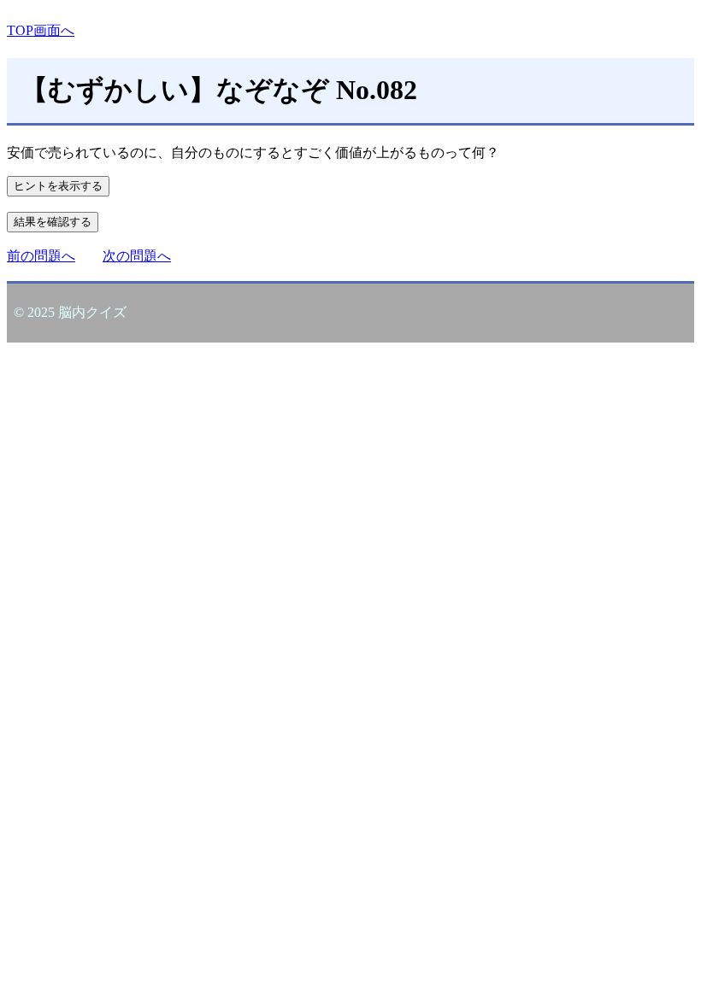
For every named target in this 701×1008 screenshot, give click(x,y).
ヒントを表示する (58, 185)
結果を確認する (52, 221)
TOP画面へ (40, 30)
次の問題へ (137, 256)
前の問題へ (41, 256)
